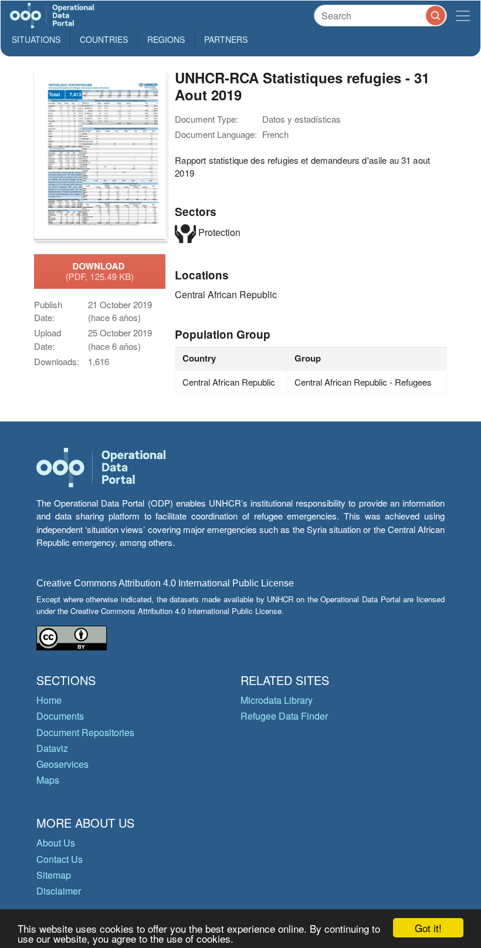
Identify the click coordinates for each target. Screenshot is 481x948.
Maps (47, 780)
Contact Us (59, 859)
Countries (104, 39)
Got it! (428, 927)
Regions (166, 39)
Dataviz (52, 748)
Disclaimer (58, 891)
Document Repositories (85, 732)
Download (100, 271)
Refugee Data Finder (284, 716)
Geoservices (62, 764)
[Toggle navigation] (463, 15)
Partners (226, 39)
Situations (36, 39)
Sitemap (53, 875)
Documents (60, 716)
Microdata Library (276, 700)
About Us (55, 842)
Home (49, 700)
